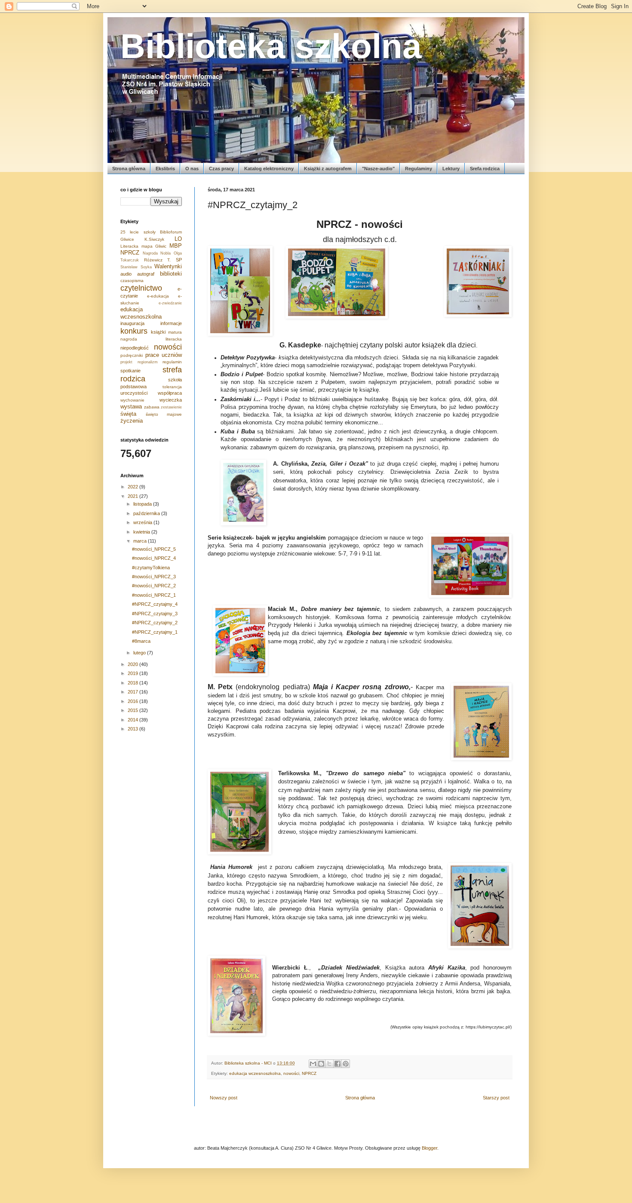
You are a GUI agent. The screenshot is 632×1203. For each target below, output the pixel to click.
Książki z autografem (328, 168)
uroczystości (133, 393)
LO (178, 239)
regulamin (172, 361)
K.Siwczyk (154, 239)
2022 (133, 486)
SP (179, 259)
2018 (133, 682)
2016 (133, 701)
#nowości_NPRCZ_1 (154, 595)
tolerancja (172, 386)
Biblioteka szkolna (271, 46)
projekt (126, 362)
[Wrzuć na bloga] (321, 1063)
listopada (143, 503)
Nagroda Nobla (157, 253)
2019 (133, 673)
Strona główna (128, 168)
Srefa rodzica (485, 168)
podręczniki (131, 355)
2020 (133, 664)
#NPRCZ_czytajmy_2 (155, 622)
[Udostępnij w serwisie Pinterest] (345, 1063)
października (147, 513)
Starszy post (496, 1097)
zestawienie (171, 407)
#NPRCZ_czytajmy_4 (155, 604)
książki (158, 332)
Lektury (451, 168)
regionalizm (148, 362)
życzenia (131, 420)
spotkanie (130, 370)
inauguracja (132, 323)
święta (128, 414)
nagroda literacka (151, 339)
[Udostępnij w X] (329, 1063)
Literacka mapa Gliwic (143, 246)
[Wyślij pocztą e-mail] (313, 1063)
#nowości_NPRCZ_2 (154, 585)
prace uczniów (163, 355)
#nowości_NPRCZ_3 (154, 576)
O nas (192, 168)
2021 (133, 496)
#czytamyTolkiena (151, 567)
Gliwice (127, 239)
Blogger (429, 1148)
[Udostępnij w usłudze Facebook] (337, 1063)
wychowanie (132, 400)
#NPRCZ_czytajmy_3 (155, 613)
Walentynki (168, 266)
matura (175, 332)
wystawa (131, 406)
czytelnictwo (141, 288)
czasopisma (132, 280)
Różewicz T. (157, 260)
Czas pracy (221, 168)
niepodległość (134, 347)
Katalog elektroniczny (269, 168)
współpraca (170, 393)
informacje (171, 323)
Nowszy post (223, 1097)
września (143, 522)
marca (140, 540)
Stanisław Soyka (136, 267)
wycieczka (171, 399)
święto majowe (164, 414)
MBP (175, 245)
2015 (133, 710)
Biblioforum (171, 232)
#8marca (141, 641)
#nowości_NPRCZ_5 (154, 549)
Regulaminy (418, 168)
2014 (133, 719)
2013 (133, 728)
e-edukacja (158, 296)
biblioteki (171, 273)
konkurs (133, 331)
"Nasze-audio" (378, 168)
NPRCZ (309, 1073)
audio (126, 273)
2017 (133, 691)
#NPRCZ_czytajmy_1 (155, 632)
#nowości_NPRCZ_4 (154, 558)
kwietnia (142, 531)
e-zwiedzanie (170, 303)
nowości (291, 1073)
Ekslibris (165, 168)
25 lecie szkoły (138, 232)
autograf (145, 273)
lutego (140, 652)
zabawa (152, 407)
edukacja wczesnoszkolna (255, 1073)
